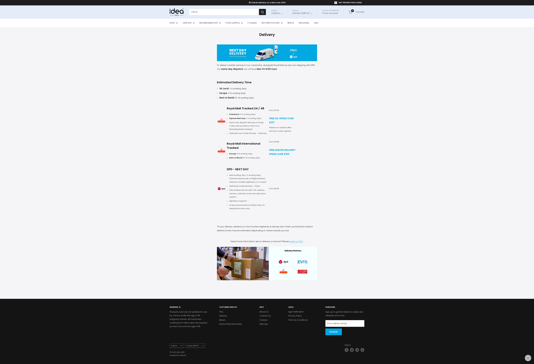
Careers (263, 320)
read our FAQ (296, 241)
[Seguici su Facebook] (346, 350)
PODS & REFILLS (233, 22)
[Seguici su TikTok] (362, 350)
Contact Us (265, 315)
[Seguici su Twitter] (352, 350)
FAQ (221, 311)
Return (222, 320)
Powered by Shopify (178, 355)
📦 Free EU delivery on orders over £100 (267, 2)
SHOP (172, 22)
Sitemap (263, 324)
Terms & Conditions (298, 320)
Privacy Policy (295, 315)
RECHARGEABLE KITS (208, 22)
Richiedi (334, 331)
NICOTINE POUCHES (271, 22)
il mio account (330, 13)
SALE (316, 22)
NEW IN (290, 22)
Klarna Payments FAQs (230, 324)
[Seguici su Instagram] (357, 350)
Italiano (174, 346)
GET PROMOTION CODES (350, 2)
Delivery (223, 315)
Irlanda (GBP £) (193, 346)
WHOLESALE (304, 22)
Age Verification (296, 311)
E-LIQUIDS (252, 22)
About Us (263, 311)
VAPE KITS (187, 22)
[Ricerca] (262, 12)
